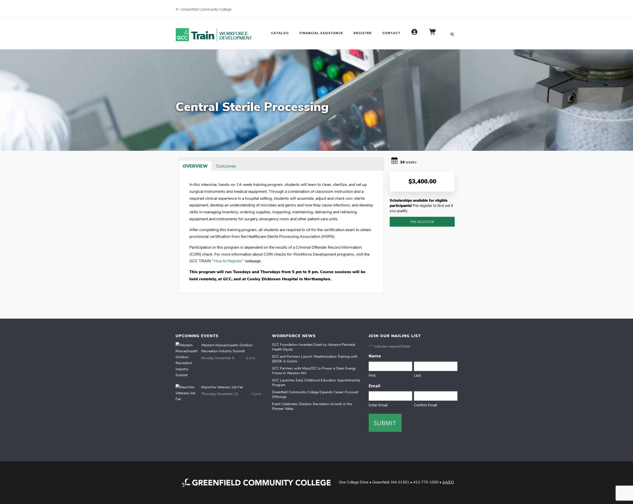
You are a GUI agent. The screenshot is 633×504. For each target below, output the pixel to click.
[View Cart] (432, 34)
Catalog (280, 33)
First (372, 375)
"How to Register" (228, 260)
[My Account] (414, 34)
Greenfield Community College (206, 9)
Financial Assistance (321, 33)
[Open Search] (452, 33)
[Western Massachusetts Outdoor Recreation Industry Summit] (187, 360)
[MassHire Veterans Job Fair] (187, 393)
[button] (244, 163)
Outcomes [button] (226, 166)
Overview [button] (195, 166)
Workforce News (294, 335)
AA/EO (448, 482)
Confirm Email (425, 404)
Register (363, 33)
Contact (391, 33)
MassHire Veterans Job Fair (222, 387)
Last (417, 375)
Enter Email (378, 404)
